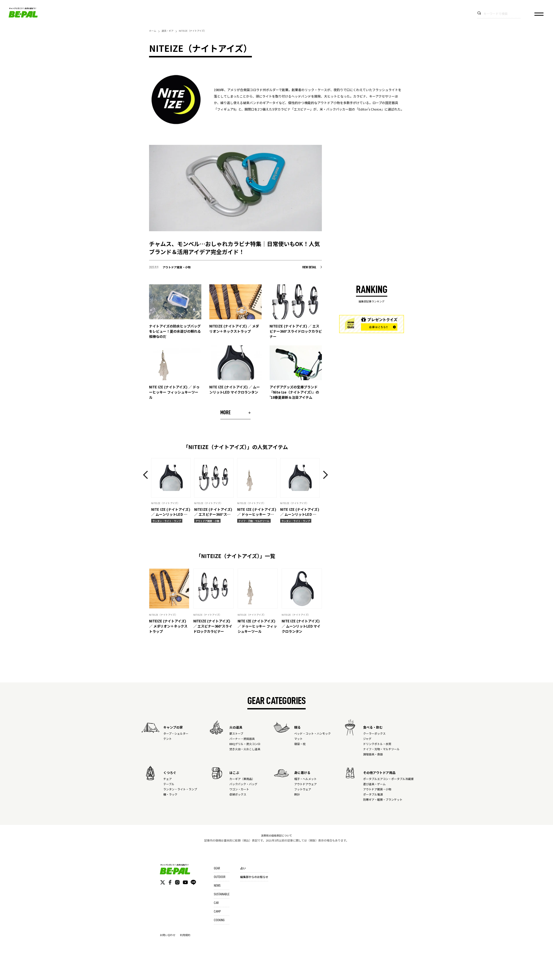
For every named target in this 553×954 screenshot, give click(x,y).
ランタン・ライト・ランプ (180, 789)
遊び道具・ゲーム (374, 784)
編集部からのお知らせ (254, 877)
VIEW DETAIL (309, 267)
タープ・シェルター (175, 733)
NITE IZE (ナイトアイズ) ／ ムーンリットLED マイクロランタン (301, 626)
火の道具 (235, 727)
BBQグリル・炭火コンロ (244, 744)
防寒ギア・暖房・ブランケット (382, 799)
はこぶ (234, 772)
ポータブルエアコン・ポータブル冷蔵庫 (388, 779)
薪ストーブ (236, 733)
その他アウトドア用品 (379, 772)
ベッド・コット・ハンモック (312, 733)
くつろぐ (169, 772)
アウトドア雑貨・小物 (377, 789)
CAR (216, 903)
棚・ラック (170, 794)
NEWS (217, 885)
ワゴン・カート (239, 789)
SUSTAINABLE (221, 894)
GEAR (217, 868)
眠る (297, 727)
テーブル (168, 784)
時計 (297, 794)
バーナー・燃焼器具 (242, 739)
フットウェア (302, 789)
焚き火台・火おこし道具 (244, 749)
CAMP (217, 911)
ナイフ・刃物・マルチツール (381, 749)
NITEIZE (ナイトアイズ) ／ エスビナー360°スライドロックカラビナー (212, 626)
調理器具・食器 (373, 754)
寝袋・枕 (299, 744)
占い (243, 868)
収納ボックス (237, 794)
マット (298, 739)
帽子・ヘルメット (305, 779)
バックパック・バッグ (243, 784)
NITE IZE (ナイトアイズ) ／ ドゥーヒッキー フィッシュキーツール (257, 626)
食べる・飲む (373, 727)
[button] (147, 475)
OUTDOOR (219, 877)
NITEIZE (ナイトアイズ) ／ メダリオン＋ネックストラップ (168, 626)
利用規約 (185, 935)
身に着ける (302, 772)
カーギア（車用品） (242, 779)
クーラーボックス (374, 733)
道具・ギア (167, 30)
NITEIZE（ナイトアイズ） (163, 614)
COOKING (219, 920)
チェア (167, 779)
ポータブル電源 (373, 794)
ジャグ (367, 739)
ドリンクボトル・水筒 (377, 744)
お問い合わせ (167, 935)
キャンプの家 (173, 727)
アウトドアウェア (305, 784)
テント (167, 739)
